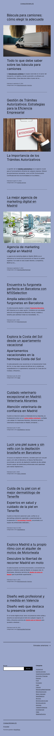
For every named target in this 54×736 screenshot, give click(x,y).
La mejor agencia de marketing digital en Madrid (22, 201)
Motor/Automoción (22, 85)
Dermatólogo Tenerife (24, 520)
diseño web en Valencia (33, 620)
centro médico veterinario (32, 418)
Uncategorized (40, 709)
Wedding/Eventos (41, 714)
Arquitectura (39, 669)
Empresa (38, 678)
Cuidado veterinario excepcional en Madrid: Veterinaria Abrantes (24, 397)
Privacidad (6, 726)
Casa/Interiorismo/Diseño (43, 674)
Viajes (18, 377)
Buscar (5, 665)
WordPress (17, 729)
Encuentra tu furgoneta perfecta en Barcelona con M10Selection (26, 289)
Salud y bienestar (21, 473)
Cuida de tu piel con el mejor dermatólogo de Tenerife (23, 492)
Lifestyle (38, 687)
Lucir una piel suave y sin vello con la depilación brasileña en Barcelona (25, 448)
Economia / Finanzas (41, 676)
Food (37, 680)
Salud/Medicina (21, 429)
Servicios (29, 85)
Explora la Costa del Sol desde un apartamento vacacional (24, 341)
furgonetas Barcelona (37, 308)
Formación (39, 683)
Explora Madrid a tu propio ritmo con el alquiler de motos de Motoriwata (26, 548)
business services (21, 182)
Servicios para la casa (42, 700)
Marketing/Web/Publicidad (23, 269)
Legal (37, 685)
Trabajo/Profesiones (41, 707)
